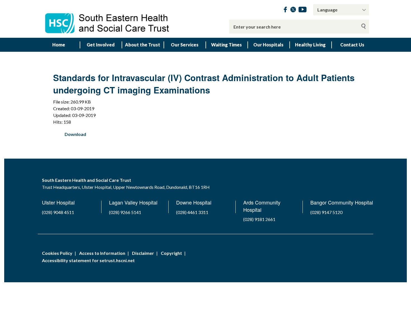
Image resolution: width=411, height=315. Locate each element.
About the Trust (142, 44)
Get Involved (101, 44)
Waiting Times (226, 44)
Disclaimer (143, 253)
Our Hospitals (268, 44)
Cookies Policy (57, 253)
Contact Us (352, 44)
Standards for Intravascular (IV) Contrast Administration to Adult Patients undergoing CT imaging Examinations (204, 83)
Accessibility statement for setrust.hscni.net (88, 260)
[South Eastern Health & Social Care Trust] (108, 19)
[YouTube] (302, 10)
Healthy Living (310, 44)
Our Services (185, 44)
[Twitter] (293, 10)
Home (58, 44)
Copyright (171, 253)
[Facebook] (285, 10)
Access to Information (102, 253)
